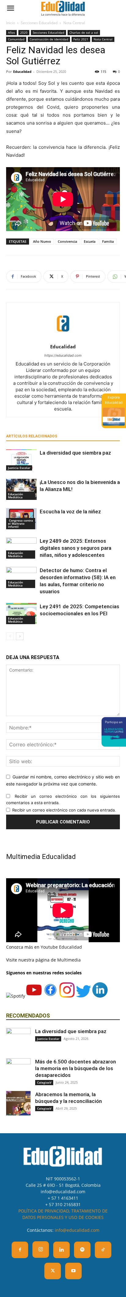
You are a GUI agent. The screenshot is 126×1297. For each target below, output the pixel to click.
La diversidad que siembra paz (75, 453)
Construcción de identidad (49, 39)
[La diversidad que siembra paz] (21, 459)
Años (11, 32)
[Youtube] (73, 1271)
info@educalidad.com (77, 1230)
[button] (10, 8)
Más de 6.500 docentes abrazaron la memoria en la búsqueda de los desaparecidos (75, 1068)
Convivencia (67, 241)
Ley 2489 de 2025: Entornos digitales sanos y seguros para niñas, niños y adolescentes (75, 548)
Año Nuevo (42, 241)
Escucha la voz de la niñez (70, 511)
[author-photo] (63, 338)
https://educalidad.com (63, 355)
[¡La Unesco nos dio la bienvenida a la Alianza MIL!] (21, 489)
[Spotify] (82, 1250)
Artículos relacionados (31, 436)
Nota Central (74, 22)
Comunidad (16, 39)
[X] (52, 1271)
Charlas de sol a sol (83, 32)
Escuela (89, 241)
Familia (108, 241)
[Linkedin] (61, 1250)
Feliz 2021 (80, 39)
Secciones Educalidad (39, 22)
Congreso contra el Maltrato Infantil (20, 523)
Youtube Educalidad (61, 947)
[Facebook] (20, 1250)
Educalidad (22, 71)
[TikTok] (103, 1250)
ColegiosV (44, 1082)
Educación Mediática (15, 495)
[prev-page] (10, 636)
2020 (24, 32)
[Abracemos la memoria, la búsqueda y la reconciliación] (18, 1103)
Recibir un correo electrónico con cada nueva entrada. (64, 810)
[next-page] (20, 636)
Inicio (10, 22)
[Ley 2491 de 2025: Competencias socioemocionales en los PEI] (21, 613)
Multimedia (69, 960)
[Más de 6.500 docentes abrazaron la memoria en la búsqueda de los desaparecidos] (18, 1070)
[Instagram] (41, 1249)
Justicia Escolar (19, 468)
